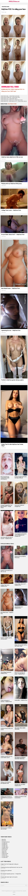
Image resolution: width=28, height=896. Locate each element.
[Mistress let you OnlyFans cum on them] (7, 813)
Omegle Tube (5, 845)
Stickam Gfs (4, 854)
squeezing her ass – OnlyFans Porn (10, 330)
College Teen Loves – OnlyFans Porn (11, 210)
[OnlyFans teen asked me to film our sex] (14, 131)
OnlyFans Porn (18, 100)
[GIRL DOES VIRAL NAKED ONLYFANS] (21, 715)
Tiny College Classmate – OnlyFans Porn (6, 673)
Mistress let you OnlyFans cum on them (6, 828)
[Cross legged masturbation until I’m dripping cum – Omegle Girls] (21, 521)
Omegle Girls (4, 843)
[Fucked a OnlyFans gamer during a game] (14, 357)
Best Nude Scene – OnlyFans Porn (10, 288)
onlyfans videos (22, 101)
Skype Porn (4, 852)
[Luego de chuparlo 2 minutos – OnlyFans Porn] (7, 688)
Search (26, 885)
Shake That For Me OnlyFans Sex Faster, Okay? (12, 445)
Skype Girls (4, 851)
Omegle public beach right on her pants (9, 877)
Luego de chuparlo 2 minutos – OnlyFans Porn (6, 701)
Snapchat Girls (5, 853)
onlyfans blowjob (14, 96)
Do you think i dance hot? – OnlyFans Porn (12, 234)
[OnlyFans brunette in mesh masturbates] (21, 791)
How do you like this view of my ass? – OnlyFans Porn (7, 538)
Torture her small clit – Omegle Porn (20, 506)
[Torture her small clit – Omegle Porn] (21, 493)
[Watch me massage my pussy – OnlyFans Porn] (21, 660)
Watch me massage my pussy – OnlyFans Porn (20, 673)
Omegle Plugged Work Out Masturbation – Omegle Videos (6, 506)
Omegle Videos (5, 847)
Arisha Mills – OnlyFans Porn (21, 700)
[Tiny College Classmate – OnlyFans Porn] (7, 660)
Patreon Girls (4, 849)
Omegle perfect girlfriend (6, 870)
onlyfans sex (4, 101)
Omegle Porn (4, 844)
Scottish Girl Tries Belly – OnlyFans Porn (20, 785)
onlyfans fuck (5, 98)
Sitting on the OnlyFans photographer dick (6, 783)
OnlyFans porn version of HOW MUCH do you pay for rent (6, 797)
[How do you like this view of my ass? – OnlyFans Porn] (7, 523)
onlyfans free (16, 97)
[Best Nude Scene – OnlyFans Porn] (14, 263)
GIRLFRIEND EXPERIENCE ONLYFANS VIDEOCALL (20, 758)
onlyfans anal (5, 96)
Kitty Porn (4, 840)
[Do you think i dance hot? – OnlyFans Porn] (14, 224)
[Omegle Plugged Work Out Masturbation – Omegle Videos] (7, 493)
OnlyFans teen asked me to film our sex (12, 157)
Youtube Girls (5, 857)
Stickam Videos (5, 856)
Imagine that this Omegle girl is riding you (9, 864)
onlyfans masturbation (7, 100)
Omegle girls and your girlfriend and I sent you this (11, 867)
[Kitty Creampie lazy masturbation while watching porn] (7, 464)
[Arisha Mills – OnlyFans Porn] (21, 688)
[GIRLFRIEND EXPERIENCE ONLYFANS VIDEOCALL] (21, 744)
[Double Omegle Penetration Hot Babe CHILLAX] (21, 464)
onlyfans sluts (13, 101)
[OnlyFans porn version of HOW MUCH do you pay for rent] (7, 791)
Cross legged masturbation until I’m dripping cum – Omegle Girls (21, 535)
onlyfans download (6, 97)
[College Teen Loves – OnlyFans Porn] (14, 199)
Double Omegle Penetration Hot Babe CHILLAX (21, 477)
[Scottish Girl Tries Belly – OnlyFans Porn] (21, 772)
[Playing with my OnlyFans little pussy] (14, 172)
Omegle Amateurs (6, 841)
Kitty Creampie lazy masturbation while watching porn (5, 478)
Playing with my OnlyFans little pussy (11, 183)
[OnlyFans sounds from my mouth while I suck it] (7, 743)
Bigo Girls (4, 839)
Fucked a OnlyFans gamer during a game (12, 380)
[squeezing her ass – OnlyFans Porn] (14, 311)
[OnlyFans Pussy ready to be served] (7, 715)
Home (14, 894)
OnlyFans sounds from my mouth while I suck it (6, 757)
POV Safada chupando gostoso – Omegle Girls (11, 873)
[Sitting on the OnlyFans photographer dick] (7, 771)
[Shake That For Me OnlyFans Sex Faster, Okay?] (14, 414)
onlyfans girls (13, 98)
